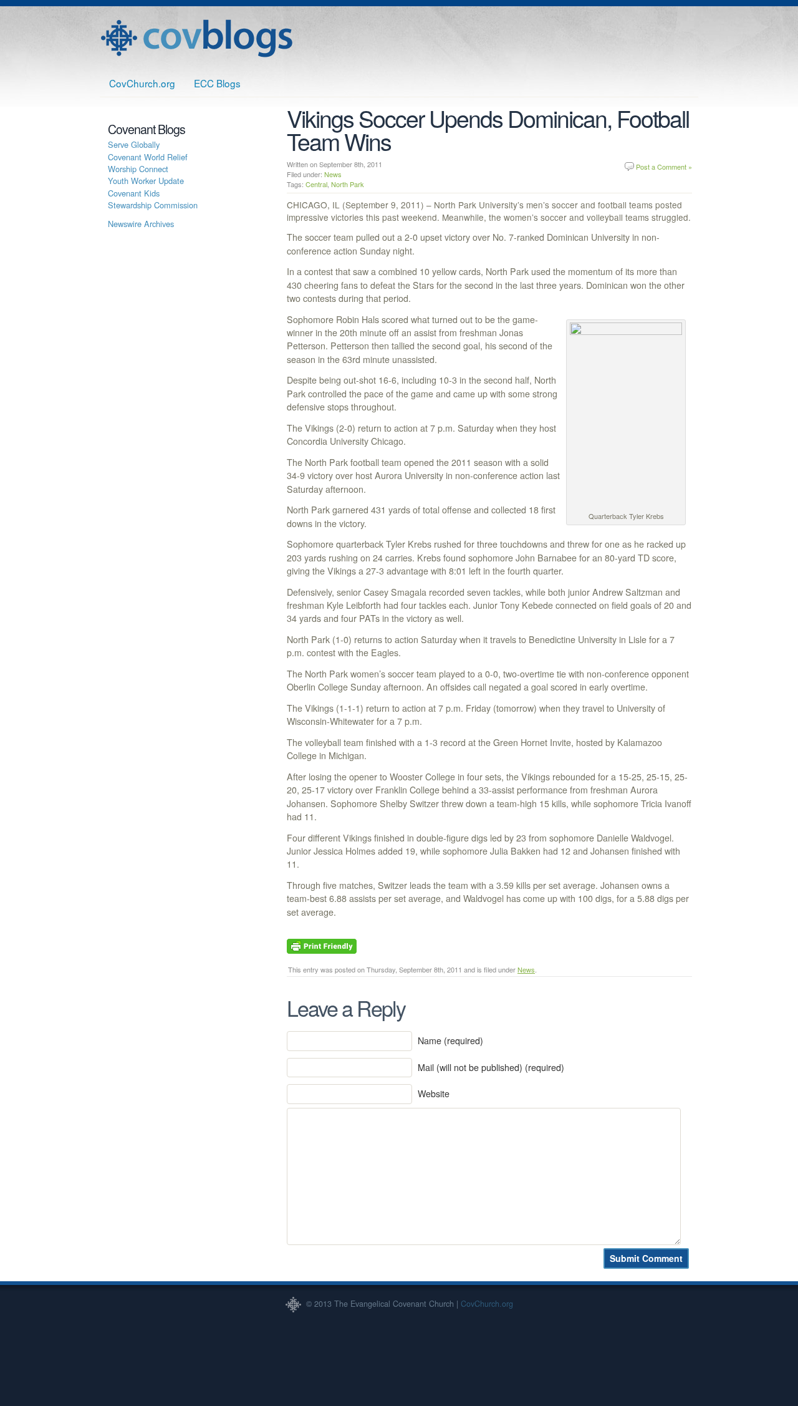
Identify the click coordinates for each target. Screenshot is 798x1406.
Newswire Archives (141, 224)
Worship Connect (138, 169)
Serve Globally (134, 144)
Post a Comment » (664, 167)
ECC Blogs (217, 83)
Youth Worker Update (146, 181)
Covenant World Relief (148, 157)
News (333, 174)
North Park (347, 184)
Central (316, 184)
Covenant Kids (134, 193)
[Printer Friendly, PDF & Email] (322, 945)
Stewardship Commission (153, 205)
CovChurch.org (142, 83)
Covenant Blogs (196, 38)
